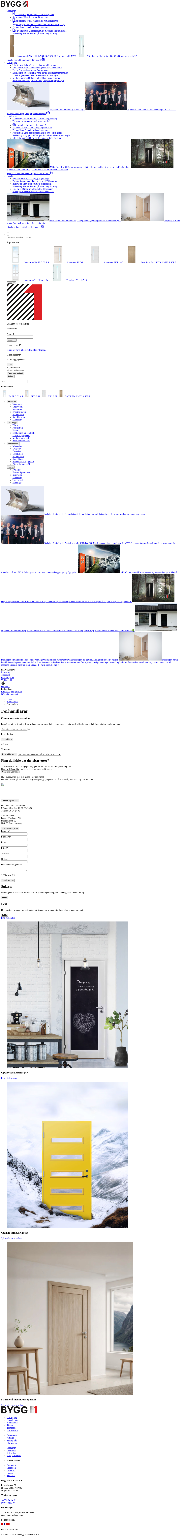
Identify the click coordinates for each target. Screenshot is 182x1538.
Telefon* (5, 853)
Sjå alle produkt (14, 60)
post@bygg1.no (8, 1502)
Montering (17, 419)
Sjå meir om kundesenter (18, 173)
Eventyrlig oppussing (22, 472)
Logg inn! (11, 340)
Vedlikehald (18, 454)
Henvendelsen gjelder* (11, 864)
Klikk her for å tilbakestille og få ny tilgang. (26, 350)
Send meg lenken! (15, 373)
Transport (17, 449)
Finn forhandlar (8, 918)
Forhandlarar (18, 414)
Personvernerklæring (22, 440)
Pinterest (11, 1473)
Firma (3, 842)
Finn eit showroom (9, 1078)
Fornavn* (5, 831)
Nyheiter (16, 470)
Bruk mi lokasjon (9, 754)
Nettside (5, 859)
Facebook (11, 1468)
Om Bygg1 (12, 1417)
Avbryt (10, 376)
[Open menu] (8, 232)
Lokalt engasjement (21, 435)
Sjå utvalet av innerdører (12, 1405)
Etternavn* (6, 836)
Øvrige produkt (19, 412)
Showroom (17, 407)
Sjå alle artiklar (14, 227)
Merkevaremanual (21, 438)
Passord (10, 334)
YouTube (11, 1475)
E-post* (4, 848)
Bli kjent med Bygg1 (16, 113)
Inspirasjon (17, 475)
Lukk (10, 365)
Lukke (4, 898)
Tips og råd (18, 480)
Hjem (9, 699)
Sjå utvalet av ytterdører (11, 1238)
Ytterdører (17, 404)
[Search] (8, 235)
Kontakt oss (18, 428)
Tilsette (16, 425)
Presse (15, 430)
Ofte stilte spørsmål (21, 464)
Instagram (11, 1465)
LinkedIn (11, 1470)
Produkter (11, 1448)
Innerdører (17, 409)
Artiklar (10, 1438)
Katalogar (17, 482)
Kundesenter (12, 701)
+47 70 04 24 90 (8, 1500)
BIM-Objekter (7, 677)
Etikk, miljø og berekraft (23, 433)
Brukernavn (12, 328)
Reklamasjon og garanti (23, 461)
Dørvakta (17, 451)
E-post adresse (13, 367)
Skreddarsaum (19, 417)
